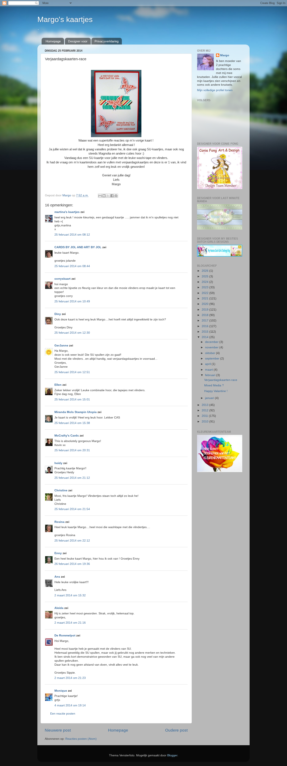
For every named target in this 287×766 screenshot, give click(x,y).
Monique (60, 690)
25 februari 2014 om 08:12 (72, 234)
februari (210, 375)
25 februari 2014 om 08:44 (72, 266)
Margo (224, 55)
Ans (57, 576)
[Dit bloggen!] (104, 196)
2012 (205, 410)
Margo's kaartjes (65, 19)
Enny (58, 553)
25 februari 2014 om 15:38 (72, 423)
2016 (205, 326)
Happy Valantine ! (216, 391)
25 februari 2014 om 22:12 (72, 540)
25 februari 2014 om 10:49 (72, 301)
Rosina (59, 521)
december (212, 342)
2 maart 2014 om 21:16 (70, 622)
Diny (57, 314)
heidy (58, 463)
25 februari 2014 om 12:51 (72, 372)
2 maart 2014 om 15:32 (70, 595)
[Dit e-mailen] (100, 196)
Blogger (172, 755)
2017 (205, 320)
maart (209, 369)
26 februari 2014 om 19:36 (72, 563)
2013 (205, 405)
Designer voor (77, 41)
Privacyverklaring (106, 41)
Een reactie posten (62, 713)
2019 (205, 309)
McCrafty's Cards (66, 435)
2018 (205, 315)
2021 (205, 298)
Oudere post (176, 730)
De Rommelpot (64, 635)
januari (210, 398)
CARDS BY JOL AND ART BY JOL (77, 247)
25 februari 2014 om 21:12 (72, 477)
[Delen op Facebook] (112, 196)
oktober (210, 353)
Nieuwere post (58, 730)
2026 (205, 270)
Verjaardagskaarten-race (220, 380)
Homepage (53, 41)
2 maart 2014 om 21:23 (70, 677)
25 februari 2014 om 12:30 (72, 332)
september (212, 358)
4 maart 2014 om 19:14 (70, 705)
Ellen (58, 384)
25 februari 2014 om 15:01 (72, 399)
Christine (60, 490)
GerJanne (61, 345)
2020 (205, 304)
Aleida (58, 608)
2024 (205, 281)
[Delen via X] (108, 196)
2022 (205, 293)
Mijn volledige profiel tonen (215, 90)
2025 (205, 276)
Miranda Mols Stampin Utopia (75, 412)
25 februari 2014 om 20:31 (72, 450)
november (212, 347)
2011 (205, 415)
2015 (205, 331)
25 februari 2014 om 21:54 (72, 509)
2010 (205, 421)
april (208, 364)
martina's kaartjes (67, 212)
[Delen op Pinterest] (116, 196)
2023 (205, 287)
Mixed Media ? (214, 385)
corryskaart (62, 278)
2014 (205, 337)
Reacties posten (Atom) (81, 738)
